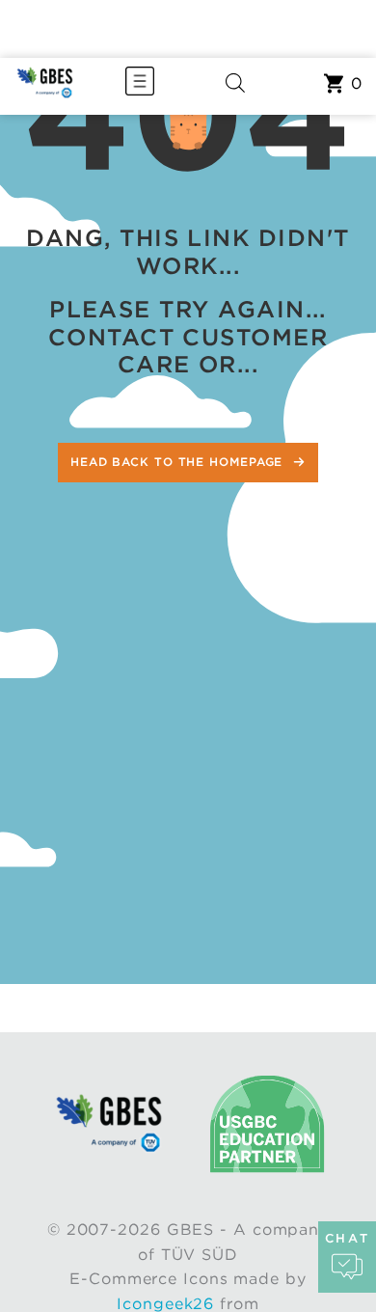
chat (347, 1238)
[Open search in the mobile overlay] (235, 86)
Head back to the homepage (178, 461)
